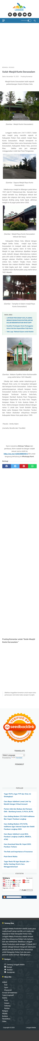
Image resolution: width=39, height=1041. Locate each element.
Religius (5, 1011)
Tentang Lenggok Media (16, 965)
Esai (5, 985)
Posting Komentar (26, 76)
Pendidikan (6, 1019)
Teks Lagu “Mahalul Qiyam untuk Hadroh (20, 332)
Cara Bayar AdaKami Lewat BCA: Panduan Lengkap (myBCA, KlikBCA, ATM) (17, 836)
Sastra (4, 998)
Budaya (5, 1016)
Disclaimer (11, 972)
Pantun (7, 1008)
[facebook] (9, 14)
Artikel (4, 982)
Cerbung (7, 1006)
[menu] (3, 21)
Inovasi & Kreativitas (9, 993)
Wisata (4, 1013)
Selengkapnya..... (25, 955)
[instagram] (19, 14)
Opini (6, 987)
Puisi (6, 1000)
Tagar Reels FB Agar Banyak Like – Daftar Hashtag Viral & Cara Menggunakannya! (17, 864)
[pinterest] (24, 466)
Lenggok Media (31, 1027)
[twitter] (29, 14)
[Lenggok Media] (19, 6)
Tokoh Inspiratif (8, 995)
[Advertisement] (19, 44)
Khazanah (8, 990)
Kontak (9, 967)
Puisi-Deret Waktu (10, 857)
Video (4, 1021)
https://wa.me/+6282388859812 (16, 454)
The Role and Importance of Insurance (18, 852)
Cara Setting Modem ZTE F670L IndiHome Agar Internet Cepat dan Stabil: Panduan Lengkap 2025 (19, 826)
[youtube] (24, 14)
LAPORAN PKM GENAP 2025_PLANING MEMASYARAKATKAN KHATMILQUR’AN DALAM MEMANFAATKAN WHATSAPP (20, 320)
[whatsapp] (14, 14)
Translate (18, 758)
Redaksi (10, 970)
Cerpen (6, 1003)
